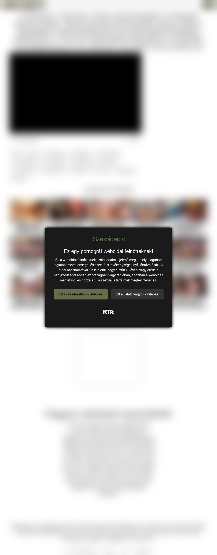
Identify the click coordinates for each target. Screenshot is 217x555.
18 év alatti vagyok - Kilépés (137, 294)
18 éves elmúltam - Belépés (81, 294)
